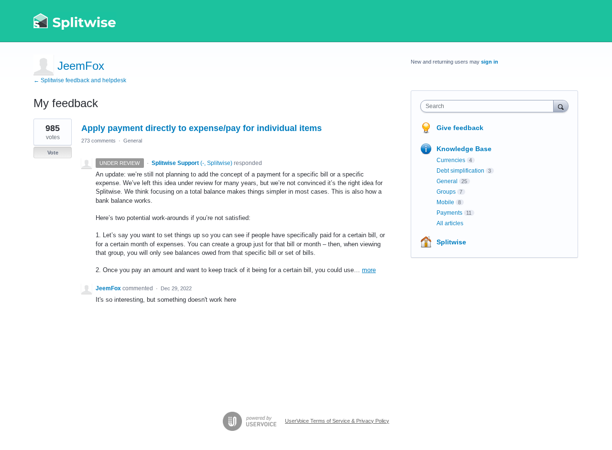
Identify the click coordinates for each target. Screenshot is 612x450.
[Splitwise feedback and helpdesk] (75, 21)
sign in (489, 62)
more (369, 270)
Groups (446, 191)
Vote (52, 152)
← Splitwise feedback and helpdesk (79, 80)
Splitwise (451, 242)
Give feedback (460, 128)
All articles (450, 223)
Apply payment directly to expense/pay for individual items (201, 128)
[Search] (560, 106)
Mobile (445, 202)
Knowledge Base (464, 149)
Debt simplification (460, 170)
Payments (449, 212)
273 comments (98, 140)
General (132, 140)
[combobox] (489, 106)
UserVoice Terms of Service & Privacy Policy (337, 421)
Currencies (451, 160)
